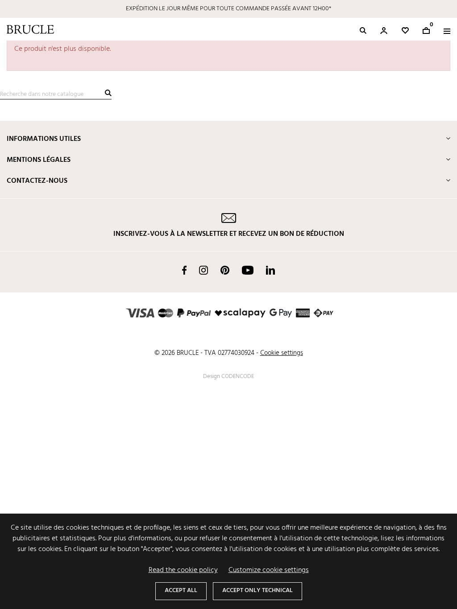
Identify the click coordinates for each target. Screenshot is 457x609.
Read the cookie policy (183, 570)
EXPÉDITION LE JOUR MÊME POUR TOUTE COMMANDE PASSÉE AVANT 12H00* (228, 9)
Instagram (203, 270)
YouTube (247, 270)
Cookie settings (281, 353)
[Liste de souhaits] (405, 30)
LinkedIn (270, 270)
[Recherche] (108, 93)
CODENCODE (237, 376)
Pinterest (224, 270)
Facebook (184, 270)
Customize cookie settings (268, 570)
